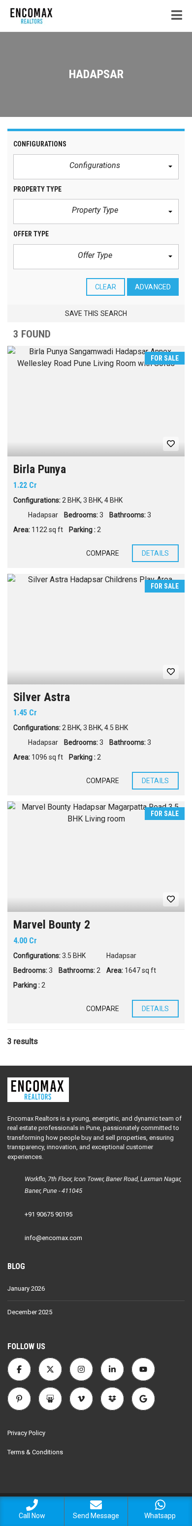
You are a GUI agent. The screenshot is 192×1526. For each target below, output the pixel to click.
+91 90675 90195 (48, 1214)
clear (106, 287)
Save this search (96, 313)
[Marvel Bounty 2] (96, 856)
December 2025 (29, 1312)
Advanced (153, 287)
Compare (102, 553)
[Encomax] (28, 16)
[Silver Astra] (96, 629)
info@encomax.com (53, 1238)
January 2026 (26, 1288)
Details (155, 553)
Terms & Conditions (35, 1452)
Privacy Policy (26, 1433)
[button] (96, 166)
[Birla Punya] (96, 401)
